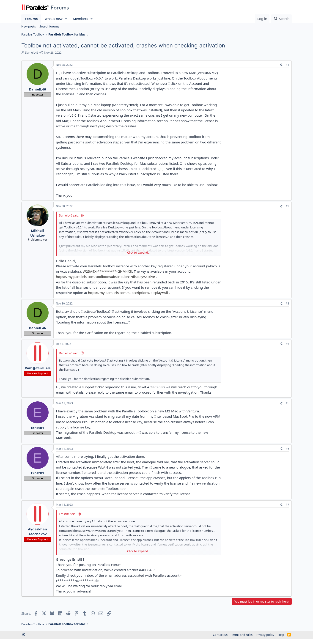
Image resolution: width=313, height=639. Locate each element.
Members (80, 18)
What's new (53, 18)
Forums (31, 18)
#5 (287, 403)
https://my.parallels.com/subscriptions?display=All (128, 292)
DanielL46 (31, 52)
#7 (287, 505)
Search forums (49, 26)
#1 (287, 65)
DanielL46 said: (69, 215)
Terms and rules (242, 635)
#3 (287, 303)
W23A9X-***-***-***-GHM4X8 (107, 271)
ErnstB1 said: (67, 514)
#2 (287, 206)
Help (281, 635)
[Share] (281, 65)
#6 (287, 449)
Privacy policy (265, 635)
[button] (66, 18)
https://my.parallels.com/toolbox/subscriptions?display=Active (105, 276)
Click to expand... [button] (138, 252)
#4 (287, 344)
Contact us (220, 635)
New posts (28, 26)
